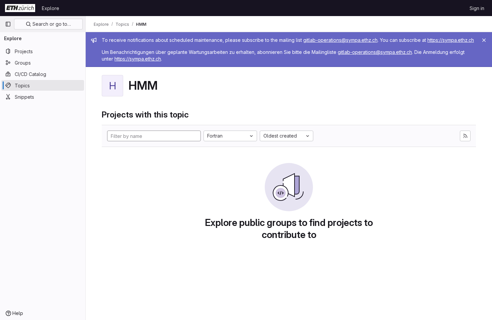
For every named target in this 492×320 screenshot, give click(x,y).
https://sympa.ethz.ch (450, 40)
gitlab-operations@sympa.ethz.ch (340, 40)
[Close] (484, 40)
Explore (50, 8)
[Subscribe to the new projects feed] (465, 136)
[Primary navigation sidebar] (8, 24)
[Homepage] (20, 8)
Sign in (477, 8)
